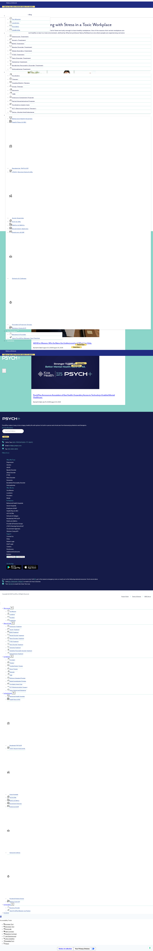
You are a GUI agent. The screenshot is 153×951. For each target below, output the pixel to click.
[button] (1, 916)
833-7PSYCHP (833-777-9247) (23, 442)
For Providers (7, 904)
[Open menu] (4, 371)
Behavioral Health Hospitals (15, 503)
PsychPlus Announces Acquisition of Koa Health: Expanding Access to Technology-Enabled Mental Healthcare (74, 396)
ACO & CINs (10, 513)
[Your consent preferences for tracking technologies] (150, 948)
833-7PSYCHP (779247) (15, 581)
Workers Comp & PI (12, 531)
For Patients (7, 656)
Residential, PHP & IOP (13, 518)
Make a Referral (11, 2)
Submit (6, 437)
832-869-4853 (13, 449)
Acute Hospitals (11, 506)
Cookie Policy (21, 556)
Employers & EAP (12, 508)
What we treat (7, 623)
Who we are (7, 608)
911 (35, 579)
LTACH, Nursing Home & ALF (15, 526)
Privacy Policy (11, 556)
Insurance (10, 341)
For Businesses (8, 693)
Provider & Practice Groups (15, 523)
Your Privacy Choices (82, 949)
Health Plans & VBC (12, 511)
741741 (10, 584)
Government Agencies (13, 529)
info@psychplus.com (15, 445)
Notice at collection (65, 949)
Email (3, 434)
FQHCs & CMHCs (12, 521)
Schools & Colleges (12, 516)
